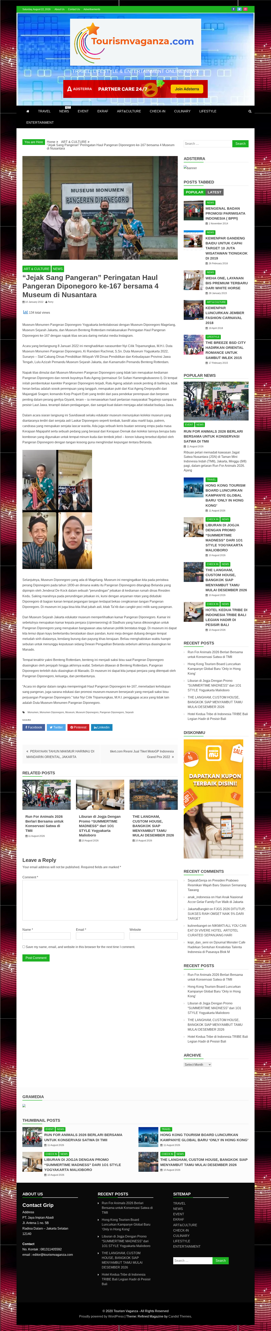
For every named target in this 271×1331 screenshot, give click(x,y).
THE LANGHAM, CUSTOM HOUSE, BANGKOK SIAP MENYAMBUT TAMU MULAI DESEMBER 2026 (153, 826)
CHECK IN (212, 519)
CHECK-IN (157, 111)
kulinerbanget (197, 925)
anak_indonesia (199, 897)
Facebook (233, 9)
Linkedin (103, 727)
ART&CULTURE (129, 111)
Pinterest (79, 727)
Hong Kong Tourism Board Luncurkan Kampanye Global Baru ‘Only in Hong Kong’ (225, 495)
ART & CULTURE (36, 269)
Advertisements (92, 9)
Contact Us (74, 9)
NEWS (64, 109)
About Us (59, 9)
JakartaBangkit (198, 909)
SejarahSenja (197, 880)
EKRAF (102, 111)
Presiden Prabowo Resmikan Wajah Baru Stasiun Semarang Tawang (217, 885)
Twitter (239, 9)
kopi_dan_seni (198, 942)
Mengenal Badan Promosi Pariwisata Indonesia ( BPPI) (225, 213)
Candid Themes (179, 1316)
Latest (214, 192)
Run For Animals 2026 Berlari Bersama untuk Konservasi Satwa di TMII (213, 436)
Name (27, 929)
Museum (70, 712)
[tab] (195, 192)
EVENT (83, 111)
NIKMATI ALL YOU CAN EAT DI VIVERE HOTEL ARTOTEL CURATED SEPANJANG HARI (217, 930)
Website (135, 929)
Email (81, 929)
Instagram (245, 9)
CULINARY (182, 111)
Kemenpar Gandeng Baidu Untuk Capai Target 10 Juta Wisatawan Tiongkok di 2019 (227, 248)
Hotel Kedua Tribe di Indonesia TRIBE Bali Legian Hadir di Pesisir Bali (126, 1279)
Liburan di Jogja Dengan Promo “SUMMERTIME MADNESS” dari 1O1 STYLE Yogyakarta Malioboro (100, 826)
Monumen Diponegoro (52, 712)
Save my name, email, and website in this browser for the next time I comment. (80, 947)
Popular (194, 192)
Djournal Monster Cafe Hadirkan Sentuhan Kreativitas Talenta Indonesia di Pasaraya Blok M (216, 947)
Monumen (33, 712)
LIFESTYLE (207, 111)
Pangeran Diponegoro (112, 712)
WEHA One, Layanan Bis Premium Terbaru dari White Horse (227, 283)
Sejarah (129, 712)
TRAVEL (44, 111)
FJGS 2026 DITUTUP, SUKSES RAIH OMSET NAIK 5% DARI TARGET (216, 913)
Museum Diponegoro (87, 712)
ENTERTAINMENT (40, 122)
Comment (30, 877)
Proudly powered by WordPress (102, 1316)
